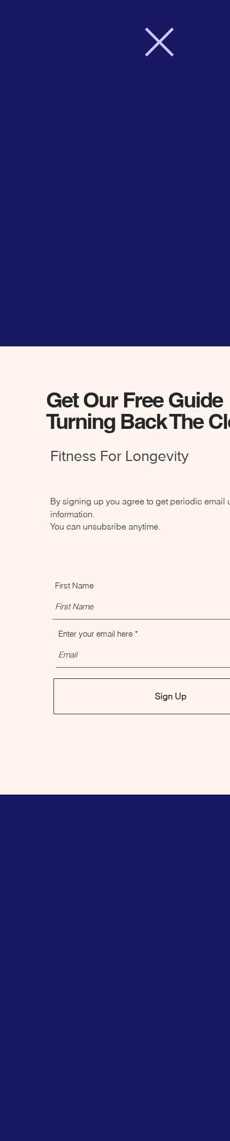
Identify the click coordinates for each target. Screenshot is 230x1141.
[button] (159, 42)
